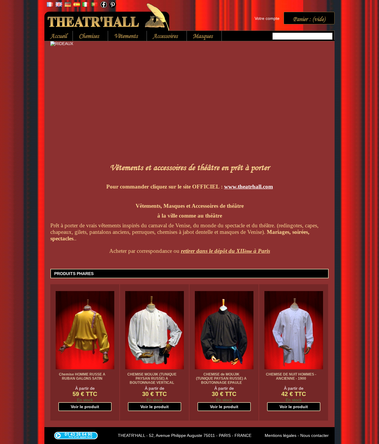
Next (323, 86)
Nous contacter (314, 435)
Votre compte (267, 18)
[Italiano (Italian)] (85, 5)
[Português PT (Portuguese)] (94, 5)
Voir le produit (85, 406)
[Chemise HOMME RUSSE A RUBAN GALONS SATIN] (85, 330)
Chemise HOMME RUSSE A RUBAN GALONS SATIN (82, 376)
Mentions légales (280, 435)
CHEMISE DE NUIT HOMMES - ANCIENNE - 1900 (291, 376)
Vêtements (123, 36)
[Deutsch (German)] (68, 5)
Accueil (58, 36)
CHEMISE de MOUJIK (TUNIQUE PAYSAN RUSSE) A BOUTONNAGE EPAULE (221, 378)
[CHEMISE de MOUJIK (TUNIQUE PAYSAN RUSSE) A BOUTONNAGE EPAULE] (224, 330)
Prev (56, 86)
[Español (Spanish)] (76, 5)
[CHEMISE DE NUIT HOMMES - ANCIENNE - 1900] (293, 330)
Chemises (86, 36)
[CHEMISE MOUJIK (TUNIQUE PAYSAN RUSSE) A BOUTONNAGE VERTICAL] (154, 330)
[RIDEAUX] (189, 96)
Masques (200, 36)
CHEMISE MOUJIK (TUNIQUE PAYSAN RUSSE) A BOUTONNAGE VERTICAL (151, 378)
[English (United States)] (59, 5)
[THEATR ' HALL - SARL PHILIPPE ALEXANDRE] (107, 16)
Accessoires (162, 36)
